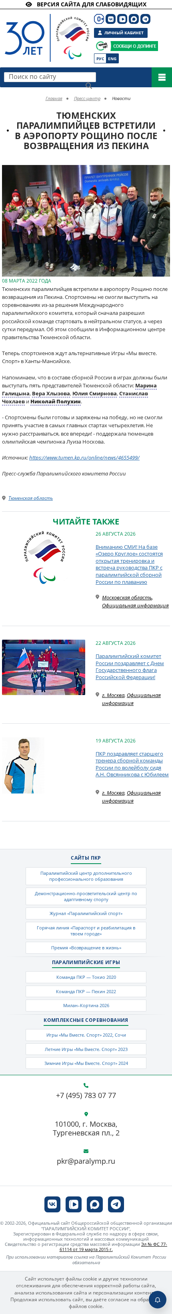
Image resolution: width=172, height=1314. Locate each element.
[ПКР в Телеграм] (145, 19)
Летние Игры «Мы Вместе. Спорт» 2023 (86, 1049)
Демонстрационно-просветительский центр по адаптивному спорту (86, 896)
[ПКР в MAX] (134, 19)
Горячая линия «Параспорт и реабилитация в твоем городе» (86, 931)
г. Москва (113, 695)
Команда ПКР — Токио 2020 (86, 977)
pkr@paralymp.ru (86, 1161)
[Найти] (88, 85)
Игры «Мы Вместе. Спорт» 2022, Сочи (86, 1035)
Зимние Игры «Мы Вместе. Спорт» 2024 (86, 1063)
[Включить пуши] (157, 1299)
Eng (112, 58)
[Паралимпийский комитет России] (45, 31)
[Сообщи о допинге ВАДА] (102, 46)
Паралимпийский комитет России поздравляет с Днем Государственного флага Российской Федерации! (130, 666)
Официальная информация (135, 605)
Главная (54, 98)
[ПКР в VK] (111, 19)
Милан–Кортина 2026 (86, 1005)
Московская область (127, 597)
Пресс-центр (87, 98)
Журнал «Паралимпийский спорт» (86, 913)
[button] (162, 172)
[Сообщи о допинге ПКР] (134, 46)
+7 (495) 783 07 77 (86, 1095)
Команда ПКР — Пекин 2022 (86, 991)
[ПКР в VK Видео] (122, 19)
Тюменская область (30, 498)
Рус (100, 58)
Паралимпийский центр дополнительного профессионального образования (86, 876)
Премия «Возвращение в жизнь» (86, 948)
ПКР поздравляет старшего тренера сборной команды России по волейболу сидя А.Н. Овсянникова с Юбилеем (132, 764)
